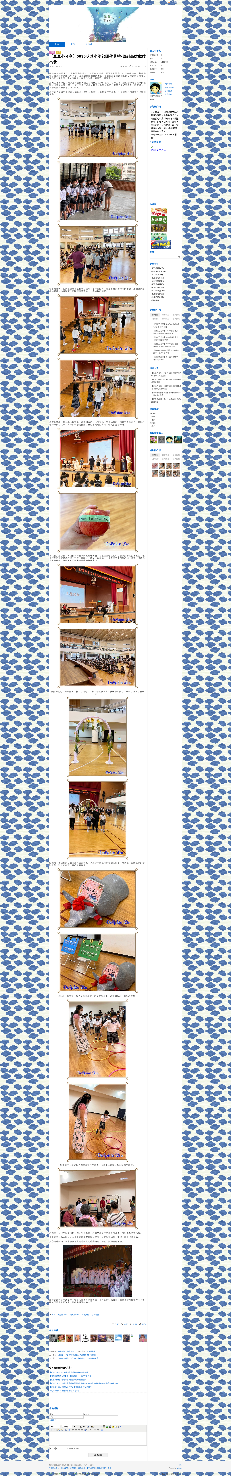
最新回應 (165, 315)
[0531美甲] (155, 466)
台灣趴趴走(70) (158, 297)
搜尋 (179, 257)
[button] (56, 1426)
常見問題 (73, 1468)
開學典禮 (85, 1315)
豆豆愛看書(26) (158, 294)
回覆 (117, 1324)
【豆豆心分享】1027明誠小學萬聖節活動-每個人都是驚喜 (165, 332)
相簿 (73, 44)
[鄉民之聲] (134, 1338)
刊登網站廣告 (54, 1468)
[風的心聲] (118, 1338)
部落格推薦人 (156, 433)
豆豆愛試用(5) (157, 275)
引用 (135, 1324)
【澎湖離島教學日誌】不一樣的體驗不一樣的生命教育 (77, 1358)
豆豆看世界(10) (158, 268)
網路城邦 (174, 1474)
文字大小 (65, 1426)
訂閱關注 (168, 91)
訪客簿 (89, 44)
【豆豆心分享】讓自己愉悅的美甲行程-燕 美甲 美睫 (166, 325)
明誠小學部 (74, 1315)
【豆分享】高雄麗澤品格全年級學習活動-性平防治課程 (70, 1387)
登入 (163, 1474)
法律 (153, 423)
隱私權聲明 (101, 1468)
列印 (144, 1324)
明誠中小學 (62, 1315)
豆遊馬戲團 (91, 1351)
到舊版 (93, 24)
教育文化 (70, 1351)
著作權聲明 (91, 1468)
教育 (153, 420)
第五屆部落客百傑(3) (160, 271)
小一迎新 (95, 1315)
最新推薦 (176, 315)
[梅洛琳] (110, 1338)
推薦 (126, 1324)
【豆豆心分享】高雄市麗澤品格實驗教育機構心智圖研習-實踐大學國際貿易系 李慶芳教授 (83, 1383)
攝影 (153, 413)
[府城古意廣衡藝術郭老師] (53, 1338)
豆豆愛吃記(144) (158, 291)
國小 (53, 1315)
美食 (153, 417)
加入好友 (168, 84)
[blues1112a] (102, 1338)
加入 (168, 1474)
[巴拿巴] (126, 1338)
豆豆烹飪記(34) (158, 281)
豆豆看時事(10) (158, 278)
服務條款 (81, 1468)
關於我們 (64, 1468)
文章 (57, 44)
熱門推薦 (176, 319)
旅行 (153, 426)
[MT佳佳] (94, 1338)
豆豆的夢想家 (72, 23)
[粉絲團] (51, 1473)
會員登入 (52, 1420)
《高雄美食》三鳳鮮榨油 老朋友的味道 (64, 1391)
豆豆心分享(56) (158, 287)
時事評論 (61, 1351)
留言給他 (168, 94)
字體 (52, 1426)
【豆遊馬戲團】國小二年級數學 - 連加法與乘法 (166, 358)
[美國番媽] (61, 1338)
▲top (180, 1465)
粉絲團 (55, 1474)
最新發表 (155, 315)
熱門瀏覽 (155, 319)
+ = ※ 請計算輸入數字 (67, 1449)
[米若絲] (86, 1338)
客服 (109, 1468)
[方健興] (77, 1338)
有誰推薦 (53, 1330)
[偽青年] (69, 1338)
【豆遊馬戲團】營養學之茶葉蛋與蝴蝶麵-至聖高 (67, 1380)
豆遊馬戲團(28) (158, 284)
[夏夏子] (143, 1338)
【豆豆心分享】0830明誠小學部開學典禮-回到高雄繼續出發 (165, 345)
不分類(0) (155, 300)
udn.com (179, 1468)
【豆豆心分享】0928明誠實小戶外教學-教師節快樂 (76, 1355)
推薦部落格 (169, 87)
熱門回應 (165, 319)
